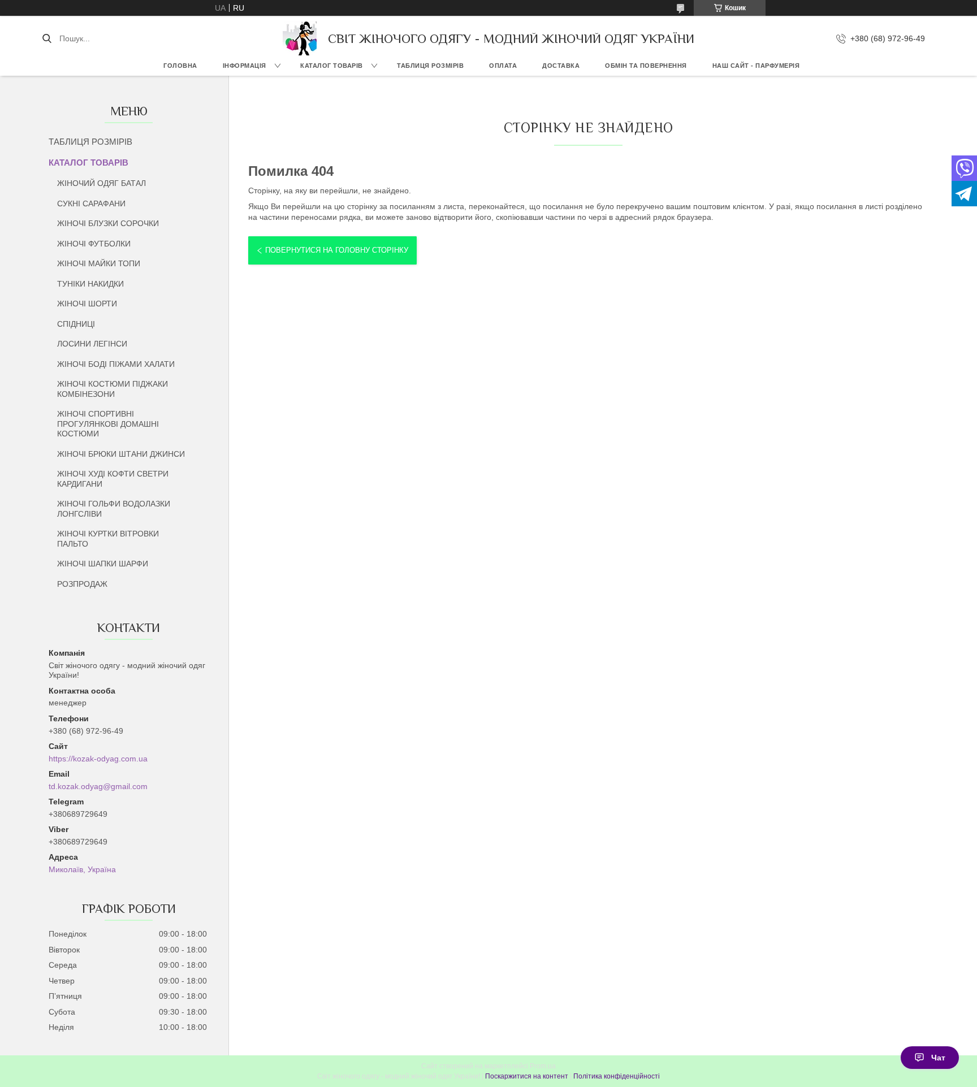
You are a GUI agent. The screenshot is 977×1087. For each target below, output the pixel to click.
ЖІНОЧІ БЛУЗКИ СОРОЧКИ (108, 223)
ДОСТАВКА (561, 65)
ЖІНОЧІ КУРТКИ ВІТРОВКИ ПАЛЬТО (108, 538)
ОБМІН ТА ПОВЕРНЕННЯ (646, 65)
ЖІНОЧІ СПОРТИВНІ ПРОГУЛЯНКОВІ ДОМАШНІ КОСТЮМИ (108, 423)
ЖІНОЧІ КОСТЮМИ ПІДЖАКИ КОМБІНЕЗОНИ (112, 389)
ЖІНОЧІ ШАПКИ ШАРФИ (102, 563)
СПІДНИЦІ (76, 323)
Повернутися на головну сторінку (336, 250)
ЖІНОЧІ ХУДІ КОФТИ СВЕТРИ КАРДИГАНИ (112, 478)
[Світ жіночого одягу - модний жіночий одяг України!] (300, 38)
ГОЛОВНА (180, 65)
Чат (938, 1057)
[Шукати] (46, 38)
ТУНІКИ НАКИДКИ (90, 283)
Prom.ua (543, 1066)
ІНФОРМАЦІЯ (244, 65)
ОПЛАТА (503, 65)
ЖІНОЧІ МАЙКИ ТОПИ (98, 263)
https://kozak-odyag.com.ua (98, 758)
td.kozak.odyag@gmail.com (98, 786)
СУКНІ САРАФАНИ (91, 203)
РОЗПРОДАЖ (82, 583)
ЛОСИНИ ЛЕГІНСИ (92, 343)
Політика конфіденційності (616, 1076)
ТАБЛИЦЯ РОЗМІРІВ (430, 65)
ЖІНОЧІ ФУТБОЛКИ (94, 243)
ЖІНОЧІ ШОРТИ (87, 303)
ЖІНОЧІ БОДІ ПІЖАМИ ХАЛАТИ (116, 364)
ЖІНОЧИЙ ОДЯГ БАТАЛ (101, 183)
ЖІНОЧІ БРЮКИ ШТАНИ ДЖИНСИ (121, 453)
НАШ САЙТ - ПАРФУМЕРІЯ (756, 65)
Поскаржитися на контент (526, 1076)
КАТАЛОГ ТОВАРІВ (331, 65)
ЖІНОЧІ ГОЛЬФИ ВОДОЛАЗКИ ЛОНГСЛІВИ (113, 508)
